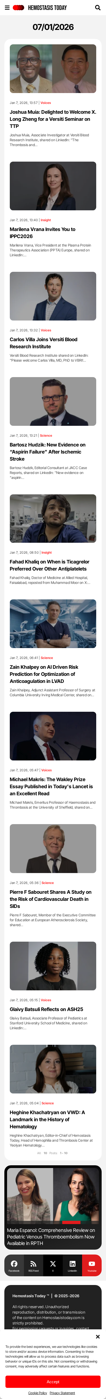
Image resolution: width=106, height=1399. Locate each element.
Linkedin (72, 1270)
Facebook (14, 1270)
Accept (53, 1381)
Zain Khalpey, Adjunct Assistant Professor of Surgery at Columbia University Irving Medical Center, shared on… (52, 692)
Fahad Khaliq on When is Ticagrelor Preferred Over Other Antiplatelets (49, 565)
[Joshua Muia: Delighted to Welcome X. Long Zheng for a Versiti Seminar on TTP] (53, 68)
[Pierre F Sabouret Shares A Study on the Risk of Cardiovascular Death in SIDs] (53, 848)
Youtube (92, 1270)
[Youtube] (92, 1263)
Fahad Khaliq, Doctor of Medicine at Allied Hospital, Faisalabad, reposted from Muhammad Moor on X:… (50, 580)
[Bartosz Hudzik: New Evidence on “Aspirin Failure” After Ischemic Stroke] (53, 401)
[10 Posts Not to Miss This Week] (53, 1196)
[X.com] (53, 1263)
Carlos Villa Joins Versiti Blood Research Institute (43, 343)
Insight (46, 220)
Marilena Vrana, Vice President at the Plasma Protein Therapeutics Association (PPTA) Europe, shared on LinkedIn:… (50, 250)
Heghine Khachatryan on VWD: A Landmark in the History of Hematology (47, 1119)
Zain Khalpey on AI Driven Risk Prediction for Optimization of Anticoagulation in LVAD (44, 674)
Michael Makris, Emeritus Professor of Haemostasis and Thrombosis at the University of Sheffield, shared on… (53, 804)
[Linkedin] (72, 1263)
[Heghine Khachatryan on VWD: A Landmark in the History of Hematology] (53, 1069)
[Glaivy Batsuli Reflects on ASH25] (53, 966)
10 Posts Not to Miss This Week (40, 1230)
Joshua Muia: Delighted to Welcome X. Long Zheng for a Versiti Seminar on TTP (53, 119)
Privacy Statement (62, 1393)
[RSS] (33, 1263)
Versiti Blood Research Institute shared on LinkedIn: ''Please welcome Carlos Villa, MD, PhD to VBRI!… (49, 357)
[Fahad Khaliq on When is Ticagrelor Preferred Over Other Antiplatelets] (53, 518)
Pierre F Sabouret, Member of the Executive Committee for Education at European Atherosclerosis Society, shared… (53, 920)
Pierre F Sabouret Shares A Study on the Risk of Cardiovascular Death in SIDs (51, 899)
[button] (98, 1336)
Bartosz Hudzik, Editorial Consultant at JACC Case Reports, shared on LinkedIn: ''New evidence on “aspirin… (48, 473)
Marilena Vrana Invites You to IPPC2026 (42, 232)
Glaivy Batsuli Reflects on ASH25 (46, 1009)
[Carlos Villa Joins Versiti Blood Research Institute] (53, 296)
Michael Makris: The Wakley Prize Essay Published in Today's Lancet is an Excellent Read (51, 786)
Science (46, 435)
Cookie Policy (37, 1393)
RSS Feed (34, 1270)
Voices (45, 102)
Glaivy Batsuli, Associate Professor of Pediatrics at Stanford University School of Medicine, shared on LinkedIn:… (48, 1023)
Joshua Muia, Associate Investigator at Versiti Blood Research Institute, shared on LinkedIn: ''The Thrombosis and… (49, 140)
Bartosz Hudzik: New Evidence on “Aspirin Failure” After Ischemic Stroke (48, 452)
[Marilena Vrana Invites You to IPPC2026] (53, 186)
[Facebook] (14, 1263)
